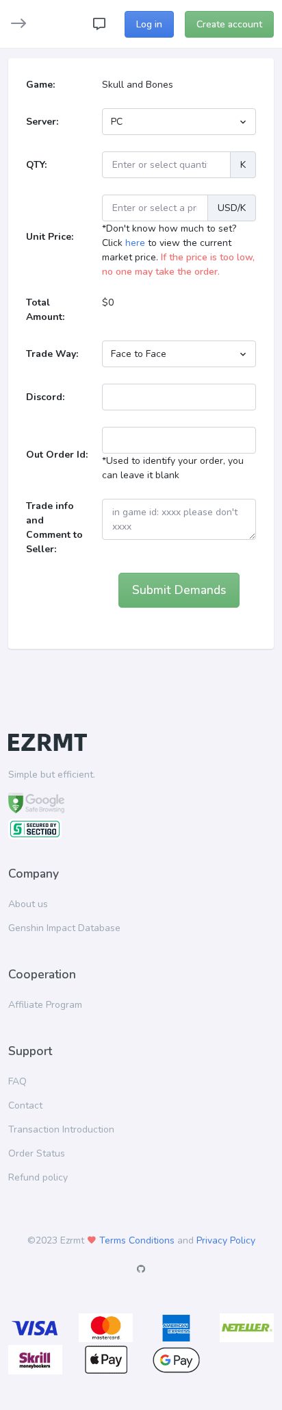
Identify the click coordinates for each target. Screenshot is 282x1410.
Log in (149, 24)
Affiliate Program (45, 1004)
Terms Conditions (137, 1240)
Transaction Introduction (61, 1129)
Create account (229, 24)
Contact (25, 1105)
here (135, 242)
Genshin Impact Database (64, 928)
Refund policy (38, 1177)
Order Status (36, 1153)
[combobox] (179, 121)
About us (28, 904)
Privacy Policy (225, 1240)
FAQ (17, 1081)
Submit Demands (179, 590)
